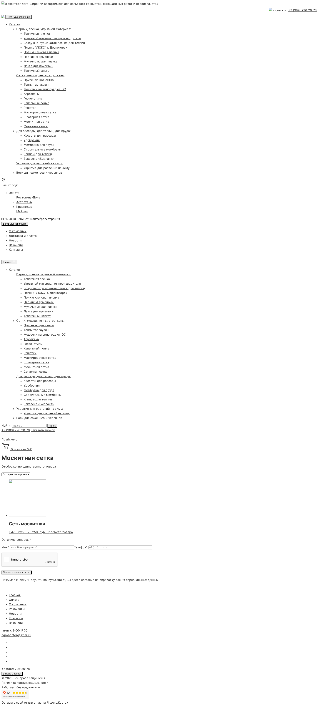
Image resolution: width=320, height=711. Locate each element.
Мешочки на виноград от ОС (45, 89)
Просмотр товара (59, 532)
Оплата (14, 599)
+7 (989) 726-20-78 (302, 10)
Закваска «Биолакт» (39, 158)
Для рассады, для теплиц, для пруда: (43, 131)
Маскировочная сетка (40, 112)
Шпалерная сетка (36, 117)
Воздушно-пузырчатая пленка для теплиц (54, 43)
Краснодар (24, 206)
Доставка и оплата (23, 236)
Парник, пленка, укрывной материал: (43, 29)
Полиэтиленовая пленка (41, 52)
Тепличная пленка (37, 33)
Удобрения (32, 140)
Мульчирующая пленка (40, 61)
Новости (15, 240)
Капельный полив (36, 103)
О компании (17, 231)
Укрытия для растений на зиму (47, 168)
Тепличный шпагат (37, 70)
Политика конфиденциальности (24, 683)
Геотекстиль (33, 98)
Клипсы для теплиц (38, 154)
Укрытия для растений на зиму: (39, 163)
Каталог (14, 24)
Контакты (16, 249)
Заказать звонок (43, 430)
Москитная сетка (36, 121)
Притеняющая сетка (39, 80)
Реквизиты (17, 609)
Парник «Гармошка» (39, 57)
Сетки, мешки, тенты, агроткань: (40, 75)
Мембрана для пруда (39, 145)
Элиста (14, 193)
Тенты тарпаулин (36, 84)
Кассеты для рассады (40, 135)
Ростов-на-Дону (28, 197)
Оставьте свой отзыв (17, 702)
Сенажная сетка (36, 126)
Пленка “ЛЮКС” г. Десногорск (45, 47)
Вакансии (16, 245)
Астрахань (24, 202)
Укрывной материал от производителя (52, 38)
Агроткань (31, 94)
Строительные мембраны (42, 149)
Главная (15, 595)
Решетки (30, 108)
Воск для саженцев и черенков (39, 172)
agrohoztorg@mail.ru (16, 635)
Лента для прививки (38, 66)
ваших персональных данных (137, 580)
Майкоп (22, 211)
